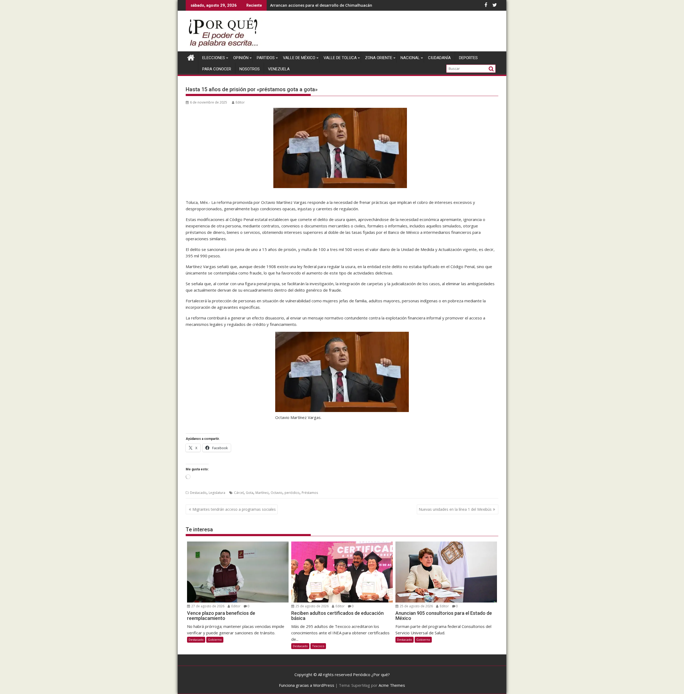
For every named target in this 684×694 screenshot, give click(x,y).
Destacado (198, 492)
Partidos (266, 57)
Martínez (262, 492)
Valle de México (299, 57)
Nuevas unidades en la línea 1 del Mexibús (455, 509)
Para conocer (216, 69)
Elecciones (213, 57)
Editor (240, 102)
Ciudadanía (439, 57)
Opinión (240, 57)
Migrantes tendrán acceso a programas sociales (234, 509)
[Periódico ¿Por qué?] (191, 57)
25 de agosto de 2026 (312, 606)
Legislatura (217, 492)
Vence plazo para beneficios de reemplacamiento (316, 5)
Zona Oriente (378, 57)
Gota (249, 492)
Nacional (410, 57)
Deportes (468, 57)
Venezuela (279, 69)
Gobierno (215, 640)
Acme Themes (392, 685)
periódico (292, 492)
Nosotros (249, 69)
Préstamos (310, 492)
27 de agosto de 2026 (207, 606)
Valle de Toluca (340, 57)
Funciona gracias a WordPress (306, 685)
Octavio (276, 492)
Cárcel (239, 492)
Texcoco (318, 646)
